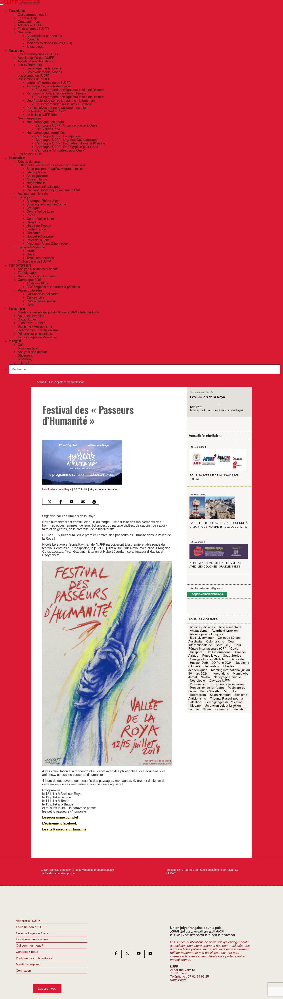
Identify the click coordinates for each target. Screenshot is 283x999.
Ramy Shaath (209, 691)
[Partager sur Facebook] (60, 501)
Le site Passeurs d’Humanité (64, 829)
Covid (234, 648)
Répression (198, 695)
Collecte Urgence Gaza (32, 933)
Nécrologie (197, 681)
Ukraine (195, 706)
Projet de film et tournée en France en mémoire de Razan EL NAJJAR (202, 871)
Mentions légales (28, 964)
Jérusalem (212, 666)
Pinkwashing (198, 684)
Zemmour (221, 709)
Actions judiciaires (202, 627)
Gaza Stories (232, 656)
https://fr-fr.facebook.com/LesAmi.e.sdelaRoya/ (216, 408)
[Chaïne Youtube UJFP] (138, 954)
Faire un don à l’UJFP (31, 927)
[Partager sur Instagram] (72, 501)
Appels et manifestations (69, 382)
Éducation (239, 709)
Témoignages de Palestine (224, 702)
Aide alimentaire (230, 627)
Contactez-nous (27, 951)
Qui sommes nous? (29, 945)
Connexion (23, 970)
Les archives (47, 988)
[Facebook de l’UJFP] (116, 954)
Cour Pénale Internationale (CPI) (214, 646)
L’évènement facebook (59, 823)
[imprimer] (94, 501)
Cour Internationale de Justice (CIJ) (211, 643)
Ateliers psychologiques (206, 634)
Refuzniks (229, 691)
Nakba (205, 677)
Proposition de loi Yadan (207, 688)
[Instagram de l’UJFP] (150, 954)
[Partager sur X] (49, 501)
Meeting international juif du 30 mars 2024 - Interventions (219, 671)
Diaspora (196, 652)
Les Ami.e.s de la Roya (56, 489)
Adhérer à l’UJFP (28, 920)
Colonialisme (215, 641)
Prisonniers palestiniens (228, 684)
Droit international (219, 652)
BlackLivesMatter (202, 638)
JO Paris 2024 (222, 663)
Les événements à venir (33, 939)
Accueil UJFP (45, 382)
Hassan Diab (199, 663)
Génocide (237, 659)
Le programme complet (60, 817)
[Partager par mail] (83, 501)
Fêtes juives (210, 656)
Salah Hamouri (220, 695)
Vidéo (207, 709)
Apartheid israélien (225, 631)
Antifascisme (199, 631)
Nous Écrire (178, 980)
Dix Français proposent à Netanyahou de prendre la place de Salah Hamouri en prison (77, 871)
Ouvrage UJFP (219, 681)
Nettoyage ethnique (227, 677)
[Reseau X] (127, 954)
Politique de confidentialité (34, 958)
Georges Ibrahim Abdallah (208, 659)
